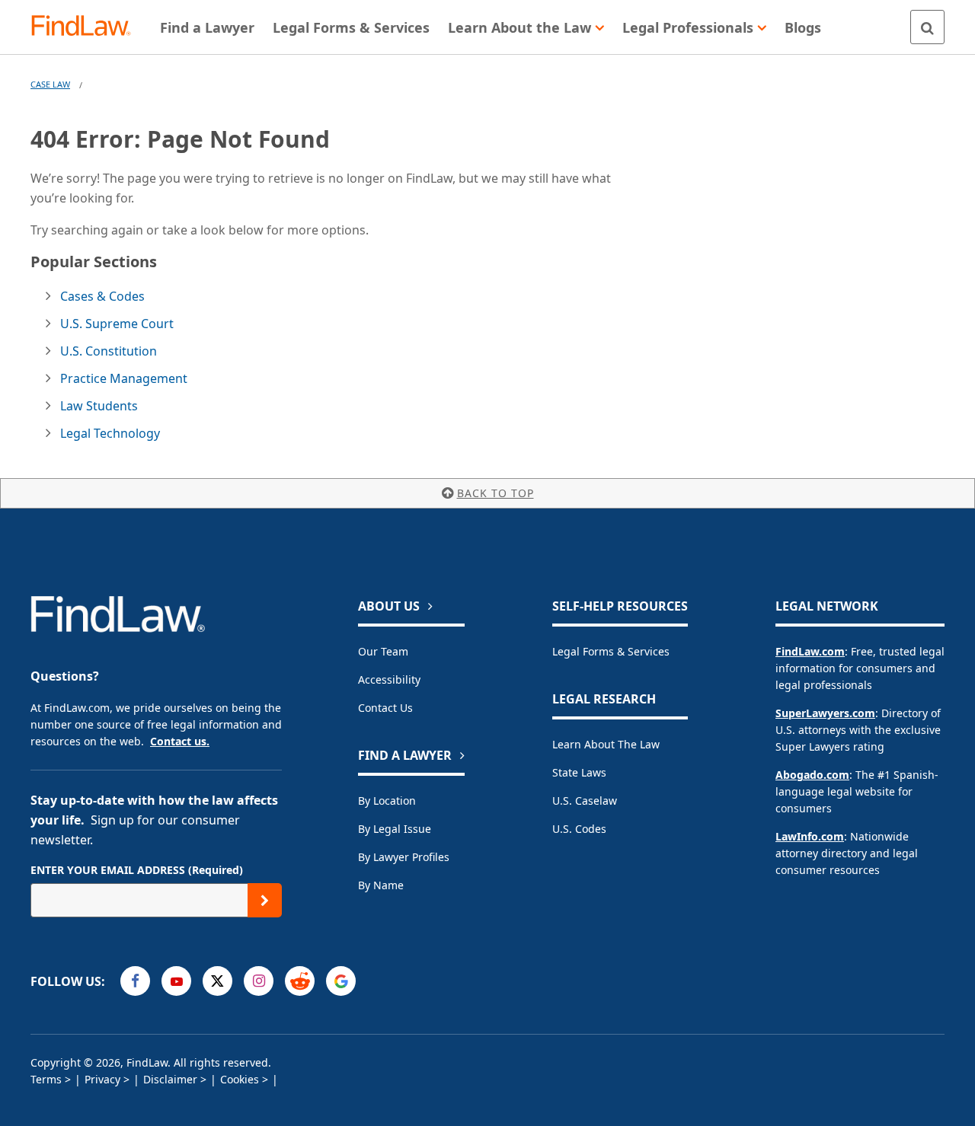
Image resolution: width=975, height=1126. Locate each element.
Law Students (99, 405)
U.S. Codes (579, 828)
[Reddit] (300, 981)
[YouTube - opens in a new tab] (176, 981)
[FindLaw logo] (87, 27)
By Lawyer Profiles (403, 857)
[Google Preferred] (341, 981)
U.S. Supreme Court (117, 323)
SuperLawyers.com (825, 713)
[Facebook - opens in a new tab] (135, 981)
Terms (46, 1079)
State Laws (579, 772)
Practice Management (123, 378)
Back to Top (495, 493)
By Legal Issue (394, 828)
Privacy (102, 1079)
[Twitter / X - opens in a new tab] (217, 981)
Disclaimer (170, 1079)
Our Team (383, 651)
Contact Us (385, 707)
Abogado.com (812, 774)
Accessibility (389, 679)
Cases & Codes (102, 296)
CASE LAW (50, 84)
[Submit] (265, 900)
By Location (387, 800)
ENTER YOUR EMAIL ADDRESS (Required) (136, 870)
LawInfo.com (809, 836)
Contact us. (179, 741)
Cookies (239, 1079)
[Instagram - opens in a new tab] (258, 981)
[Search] (927, 27)
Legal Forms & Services (611, 651)
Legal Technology (110, 433)
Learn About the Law (606, 744)
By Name (381, 885)
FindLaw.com (810, 651)
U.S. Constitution (108, 351)
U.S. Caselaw (584, 800)
